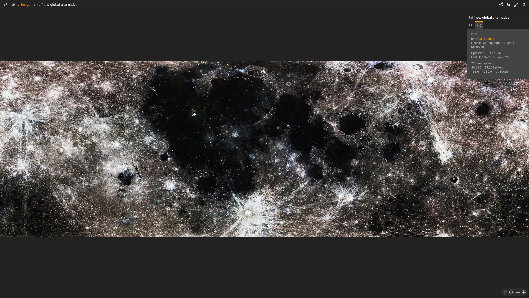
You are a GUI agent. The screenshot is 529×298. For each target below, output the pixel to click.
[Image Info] (479, 25)
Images (26, 4)
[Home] (13, 5)
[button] (516, 4)
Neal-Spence (485, 38)
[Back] (5, 5)
